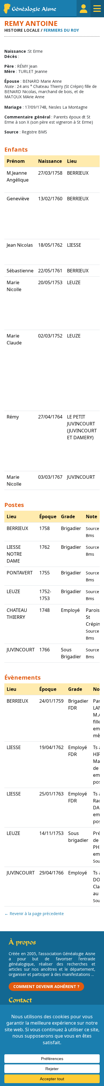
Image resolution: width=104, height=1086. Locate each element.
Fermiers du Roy (61, 30)
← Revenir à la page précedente (34, 913)
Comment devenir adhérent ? (46, 986)
